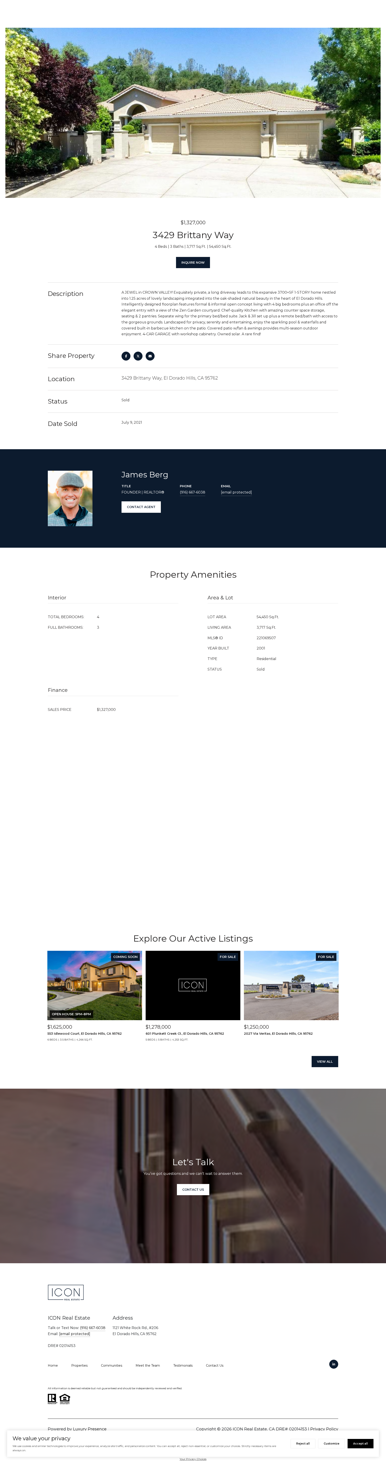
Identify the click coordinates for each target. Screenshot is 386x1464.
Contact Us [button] (193, 1190)
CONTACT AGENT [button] (141, 507)
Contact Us (214, 1366)
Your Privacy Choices (193, 1459)
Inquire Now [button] (193, 263)
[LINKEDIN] (333, 1364)
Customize (331, 1443)
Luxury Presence (90, 1429)
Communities (111, 1366)
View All (325, 1062)
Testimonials (183, 1366)
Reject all (303, 1443)
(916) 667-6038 (192, 492)
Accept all (360, 1443)
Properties (79, 1366)
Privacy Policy (324, 1429)
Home (53, 1366)
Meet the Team (148, 1366)
